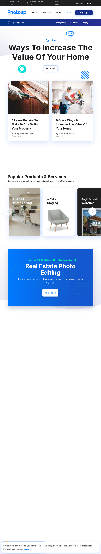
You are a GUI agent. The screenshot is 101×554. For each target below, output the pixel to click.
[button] (8, 211)
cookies (57, 545)
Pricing (58, 12)
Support (79, 3)
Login (88, 3)
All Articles (50, 68)
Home (34, 12)
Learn (68, 12)
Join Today (50, 292)
